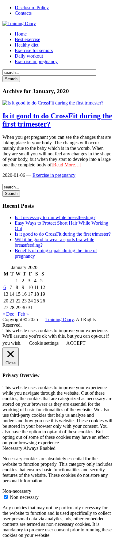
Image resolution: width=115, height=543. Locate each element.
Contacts (23, 13)
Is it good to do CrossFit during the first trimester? (63, 234)
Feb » (23, 314)
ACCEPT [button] (76, 343)
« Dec (8, 314)
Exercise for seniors (34, 50)
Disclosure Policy (32, 7)
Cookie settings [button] (44, 343)
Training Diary (59, 319)
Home (21, 33)
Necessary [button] (12, 448)
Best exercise (27, 39)
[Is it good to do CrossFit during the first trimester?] (52, 102)
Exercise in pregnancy (36, 61)
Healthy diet (26, 44)
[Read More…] (66, 164)
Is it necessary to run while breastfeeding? (55, 217)
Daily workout (29, 56)
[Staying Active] (19, 23)
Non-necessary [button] (16, 491)
